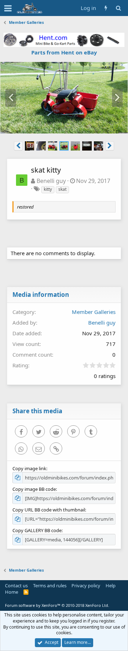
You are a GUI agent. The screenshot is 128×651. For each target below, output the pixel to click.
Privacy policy (85, 585)
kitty (48, 189)
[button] (8, 8)
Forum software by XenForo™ (57, 605)
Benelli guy (51, 181)
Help (111, 585)
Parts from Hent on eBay (64, 52)
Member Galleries (94, 311)
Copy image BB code (34, 489)
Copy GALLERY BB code (37, 530)
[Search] (118, 8)
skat (62, 189)
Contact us (16, 585)
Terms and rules (49, 585)
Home (11, 592)
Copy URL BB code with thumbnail (48, 509)
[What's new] (106, 8)
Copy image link (29, 468)
